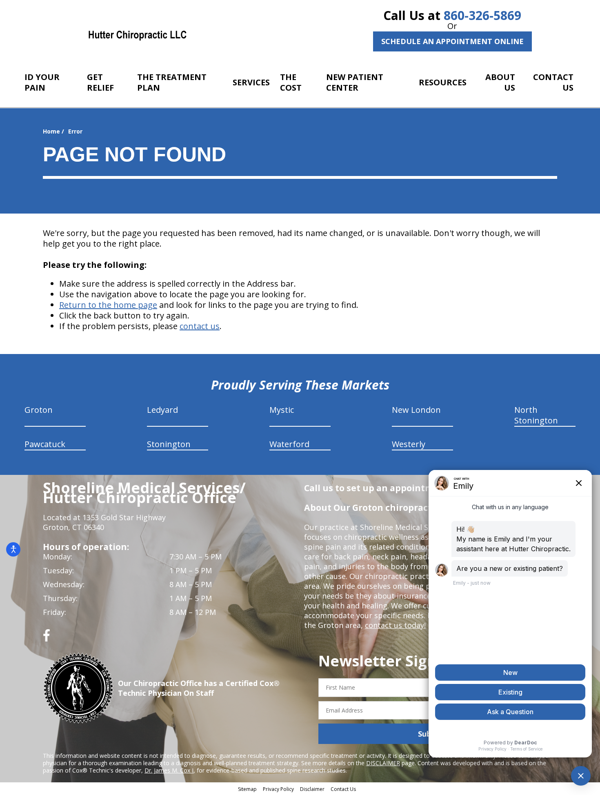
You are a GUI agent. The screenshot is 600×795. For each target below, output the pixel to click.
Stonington (169, 444)
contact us (200, 326)
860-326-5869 (482, 15)
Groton (38, 409)
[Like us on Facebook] (46, 638)
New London (416, 409)
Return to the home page (108, 304)
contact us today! (395, 625)
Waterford (289, 444)
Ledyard (162, 409)
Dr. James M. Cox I (168, 770)
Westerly (408, 444)
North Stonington (536, 415)
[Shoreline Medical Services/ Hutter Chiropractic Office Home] (138, 34)
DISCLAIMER (383, 763)
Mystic (281, 409)
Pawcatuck (44, 444)
